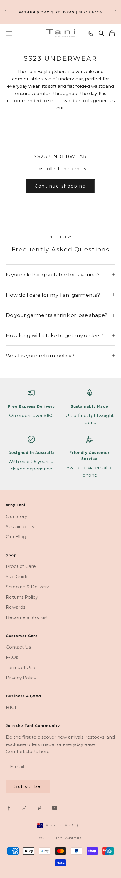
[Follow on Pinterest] (39, 808)
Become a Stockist (27, 617)
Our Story (16, 516)
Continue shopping (60, 186)
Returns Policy (22, 597)
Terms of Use (20, 667)
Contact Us (18, 647)
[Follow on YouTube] (55, 808)
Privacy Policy (21, 678)
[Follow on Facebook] (9, 808)
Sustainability (20, 526)
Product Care (21, 566)
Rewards (15, 607)
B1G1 (11, 707)
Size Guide (17, 576)
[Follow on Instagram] (24, 808)
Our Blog (16, 536)
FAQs (12, 657)
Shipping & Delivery (27, 587)
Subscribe (27, 786)
